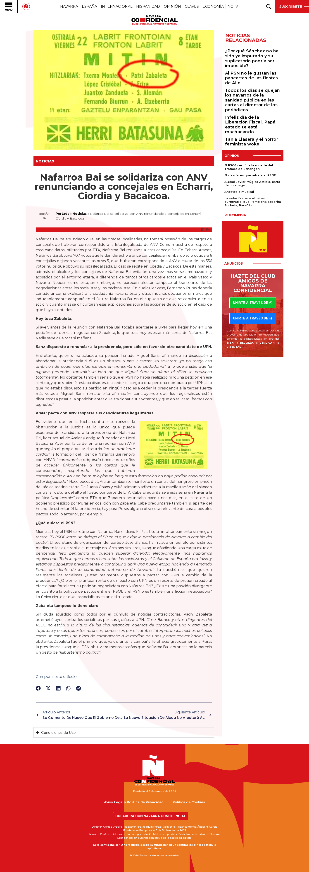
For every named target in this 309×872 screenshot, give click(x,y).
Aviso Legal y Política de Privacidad (134, 802)
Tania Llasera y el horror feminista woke (251, 142)
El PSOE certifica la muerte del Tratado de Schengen (248, 167)
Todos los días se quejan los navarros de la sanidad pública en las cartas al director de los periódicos (252, 100)
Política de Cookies (189, 802)
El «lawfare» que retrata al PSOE (250, 175)
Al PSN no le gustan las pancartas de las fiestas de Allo (251, 78)
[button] (38, 688)
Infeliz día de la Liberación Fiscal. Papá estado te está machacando (250, 125)
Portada (62, 213)
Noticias (45, 161)
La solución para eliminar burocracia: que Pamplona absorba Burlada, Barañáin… (252, 201)
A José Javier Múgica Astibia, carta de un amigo (252, 183)
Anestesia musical (239, 191)
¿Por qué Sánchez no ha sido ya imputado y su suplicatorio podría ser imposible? (252, 58)
